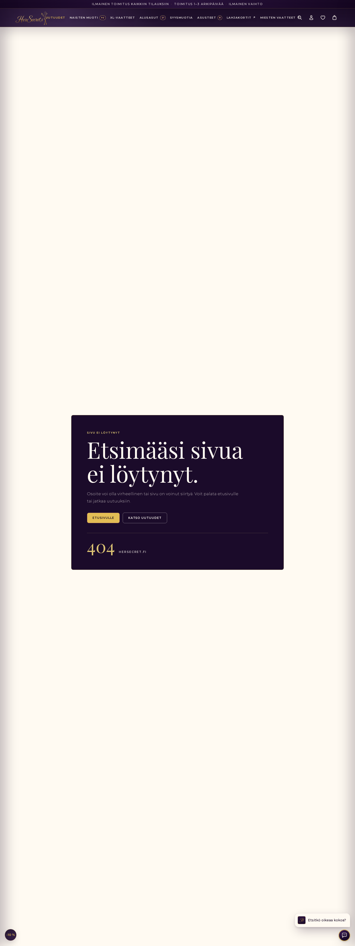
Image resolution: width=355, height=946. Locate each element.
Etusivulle (103, 518)
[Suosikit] (323, 17)
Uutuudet (55, 17)
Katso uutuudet (145, 518)
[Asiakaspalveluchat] (344, 935)
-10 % (10, 935)
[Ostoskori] (334, 17)
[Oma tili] (311, 17)
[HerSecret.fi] (31, 18)
